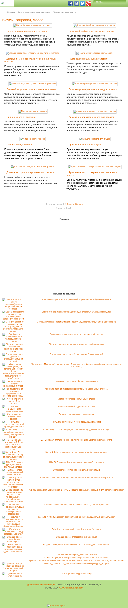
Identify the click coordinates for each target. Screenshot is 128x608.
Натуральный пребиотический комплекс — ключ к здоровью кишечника (76, 544)
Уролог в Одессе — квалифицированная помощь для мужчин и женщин (76, 429)
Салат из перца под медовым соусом (76, 414)
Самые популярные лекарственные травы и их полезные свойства (76, 557)
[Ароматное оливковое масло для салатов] (94, 111)
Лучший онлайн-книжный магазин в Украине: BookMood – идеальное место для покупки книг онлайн (76, 560)
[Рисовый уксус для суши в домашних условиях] (32, 83)
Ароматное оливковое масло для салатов (91, 117)
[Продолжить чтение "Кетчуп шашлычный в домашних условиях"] (14, 411)
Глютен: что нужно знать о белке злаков (76, 399)
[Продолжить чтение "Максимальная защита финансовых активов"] (14, 386)
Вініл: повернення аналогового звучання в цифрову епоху (76, 344)
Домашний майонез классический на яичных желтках (30, 60)
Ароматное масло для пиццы (85, 144)
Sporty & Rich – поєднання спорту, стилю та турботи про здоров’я (76, 452)
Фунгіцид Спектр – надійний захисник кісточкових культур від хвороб (76, 563)
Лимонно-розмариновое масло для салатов (93, 89)
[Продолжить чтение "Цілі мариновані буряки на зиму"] (14, 576)
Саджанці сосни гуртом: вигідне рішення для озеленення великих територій (76, 477)
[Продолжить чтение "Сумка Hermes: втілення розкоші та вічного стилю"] (14, 474)
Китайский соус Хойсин (19, 144)
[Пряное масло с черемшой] (33, 111)
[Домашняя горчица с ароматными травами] (32, 166)
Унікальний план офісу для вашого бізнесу (76, 554)
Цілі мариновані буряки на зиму (77, 573)
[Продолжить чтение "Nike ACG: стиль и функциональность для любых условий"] (14, 467)
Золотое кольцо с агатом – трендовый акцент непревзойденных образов (76, 299)
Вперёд (70, 204)
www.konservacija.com (71, 587)
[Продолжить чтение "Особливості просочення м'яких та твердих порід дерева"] (14, 341)
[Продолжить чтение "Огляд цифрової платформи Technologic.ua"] (14, 541)
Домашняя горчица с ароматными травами (30, 172)
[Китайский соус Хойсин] (32, 139)
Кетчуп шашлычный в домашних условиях (76, 406)
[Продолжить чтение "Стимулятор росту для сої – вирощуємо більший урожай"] (14, 361)
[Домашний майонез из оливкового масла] (94, 25)
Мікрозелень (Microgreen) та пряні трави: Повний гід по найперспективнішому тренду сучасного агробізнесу (76, 365)
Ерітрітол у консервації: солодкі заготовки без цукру (76, 529)
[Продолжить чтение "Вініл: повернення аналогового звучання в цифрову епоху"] (14, 351)
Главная (11, 12)
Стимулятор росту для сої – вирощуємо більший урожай (76, 354)
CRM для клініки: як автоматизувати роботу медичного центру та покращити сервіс (76, 322)
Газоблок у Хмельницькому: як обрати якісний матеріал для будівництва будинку (76, 517)
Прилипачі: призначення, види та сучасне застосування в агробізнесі (76, 504)
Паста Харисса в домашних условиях (26, 31)
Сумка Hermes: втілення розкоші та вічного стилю (76, 470)
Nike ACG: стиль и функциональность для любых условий (76, 462)
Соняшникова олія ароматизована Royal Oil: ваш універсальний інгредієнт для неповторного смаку (76, 490)
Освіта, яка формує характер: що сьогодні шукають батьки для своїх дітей (76, 312)
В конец (79, 204)
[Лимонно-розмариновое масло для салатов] (95, 83)
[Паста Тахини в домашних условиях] (95, 53)
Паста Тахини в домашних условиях (88, 58)
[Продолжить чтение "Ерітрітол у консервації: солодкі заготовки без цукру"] (14, 534)
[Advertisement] (22, 257)
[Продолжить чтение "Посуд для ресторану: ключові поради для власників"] (14, 426)
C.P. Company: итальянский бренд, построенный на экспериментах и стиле (76, 440)
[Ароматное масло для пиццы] (95, 139)
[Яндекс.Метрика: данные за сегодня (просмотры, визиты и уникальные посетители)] (56, 605)
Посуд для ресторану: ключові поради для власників (76, 422)
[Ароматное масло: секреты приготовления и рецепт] (95, 166)
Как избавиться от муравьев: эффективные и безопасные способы (76, 389)
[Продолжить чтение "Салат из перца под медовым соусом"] (14, 419)
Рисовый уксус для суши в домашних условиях (32, 89)
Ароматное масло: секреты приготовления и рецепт (92, 173)
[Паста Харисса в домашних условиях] (32, 25)
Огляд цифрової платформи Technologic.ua (76, 537)
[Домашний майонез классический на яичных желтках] (32, 53)
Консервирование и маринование (34, 12)
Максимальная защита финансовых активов (77, 381)
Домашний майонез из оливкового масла (91, 31)
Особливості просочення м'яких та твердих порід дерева (76, 334)
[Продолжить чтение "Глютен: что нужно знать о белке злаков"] (14, 403)
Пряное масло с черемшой (21, 117)
